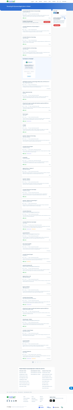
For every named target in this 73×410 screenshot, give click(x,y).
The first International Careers (47, 379)
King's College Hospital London (28, 82)
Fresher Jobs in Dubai (22, 386)
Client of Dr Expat (25, 38)
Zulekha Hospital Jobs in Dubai (47, 374)
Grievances (33, 401)
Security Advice (25, 401)
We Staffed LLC (25, 255)
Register (54, 1)
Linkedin (54, 13)
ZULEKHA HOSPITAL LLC (26, 12)
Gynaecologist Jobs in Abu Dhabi (36, 372)
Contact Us (41, 398)
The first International (26, 158)
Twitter (58, 13)
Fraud (33, 396)
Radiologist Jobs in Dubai (23, 374)
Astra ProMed (25, 223)
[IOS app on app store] (51, 401)
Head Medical (25, 27)
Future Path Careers (45, 388)
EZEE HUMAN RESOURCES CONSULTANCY (29, 298)
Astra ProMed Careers (45, 381)
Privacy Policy (25, 399)
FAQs (41, 401)
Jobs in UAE (10, 392)
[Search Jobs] (58, 1)
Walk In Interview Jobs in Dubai (24, 384)
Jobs (36, 1)
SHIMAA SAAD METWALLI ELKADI (28, 104)
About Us (41, 396)
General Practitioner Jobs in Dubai (24, 382)
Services (40, 1)
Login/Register (47, 21)
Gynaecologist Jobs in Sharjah (35, 374)
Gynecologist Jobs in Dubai (23, 377)
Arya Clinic (24, 93)
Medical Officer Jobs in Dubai (24, 381)
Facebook (56, 13)
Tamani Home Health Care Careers (47, 386)
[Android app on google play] (54, 401)
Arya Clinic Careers (45, 382)
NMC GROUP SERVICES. (26, 169)
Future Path (24, 115)
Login (50, 1)
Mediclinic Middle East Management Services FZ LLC (31, 212)
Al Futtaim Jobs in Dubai (46, 372)
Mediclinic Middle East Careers (47, 377)
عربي (32, 1)
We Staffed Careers (45, 384)
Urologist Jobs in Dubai (23, 379)
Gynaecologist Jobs (20, 392)
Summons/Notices (34, 399)
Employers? (64, 1)
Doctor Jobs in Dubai (22, 372)
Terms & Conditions (26, 398)
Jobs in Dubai (15, 392)
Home (7, 392)
